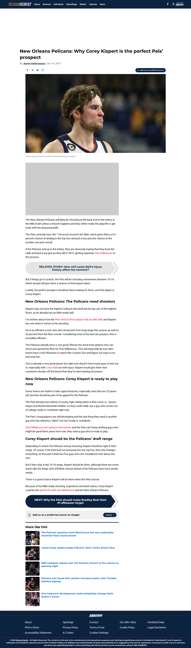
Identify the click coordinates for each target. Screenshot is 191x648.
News (37, 4)
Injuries (93, 4)
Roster (83, 4)
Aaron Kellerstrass (34, 63)
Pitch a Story (32, 627)
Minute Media (22, 640)
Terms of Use (96, 627)
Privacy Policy (70, 627)
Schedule (58, 4)
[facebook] (167, 4)
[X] (173, 4)
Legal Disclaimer (156, 627)
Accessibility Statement (38, 632)
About (28, 622)
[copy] (43, 70)
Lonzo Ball (52, 367)
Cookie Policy (127, 627)
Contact (93, 622)
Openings (68, 622)
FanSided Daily (155, 622)
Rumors (47, 4)
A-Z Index (68, 632)
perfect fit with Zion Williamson (57, 490)
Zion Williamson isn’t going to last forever (48, 427)
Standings (71, 4)
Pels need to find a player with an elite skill (78, 319)
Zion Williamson (104, 253)
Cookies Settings (98, 632)
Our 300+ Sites (128, 622)
